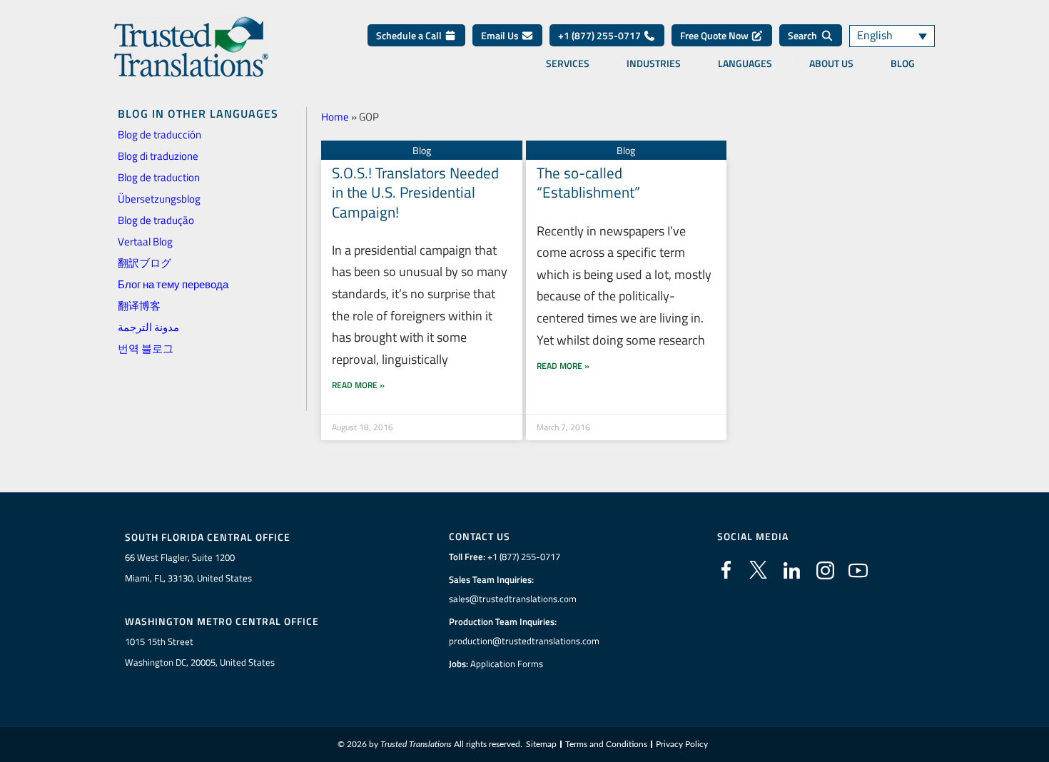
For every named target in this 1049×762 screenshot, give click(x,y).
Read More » (358, 385)
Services (567, 63)
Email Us (501, 35)
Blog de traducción (159, 134)
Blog (903, 63)
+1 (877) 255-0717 (600, 35)
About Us (831, 63)
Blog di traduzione (158, 156)
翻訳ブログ (144, 263)
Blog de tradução (156, 220)
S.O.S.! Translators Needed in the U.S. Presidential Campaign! (415, 192)
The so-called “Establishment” (588, 182)
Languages (745, 63)
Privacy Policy (682, 744)
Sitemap (541, 744)
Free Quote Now (715, 35)
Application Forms (506, 663)
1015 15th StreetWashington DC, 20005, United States (200, 651)
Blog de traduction (159, 177)
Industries (654, 63)
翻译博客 (139, 306)
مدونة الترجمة (148, 327)
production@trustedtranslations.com (524, 641)
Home (335, 116)
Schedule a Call (410, 35)
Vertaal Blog (145, 241)
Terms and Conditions (606, 744)
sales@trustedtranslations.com (513, 598)
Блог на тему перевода (173, 284)
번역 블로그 (145, 348)
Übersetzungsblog (159, 198)
